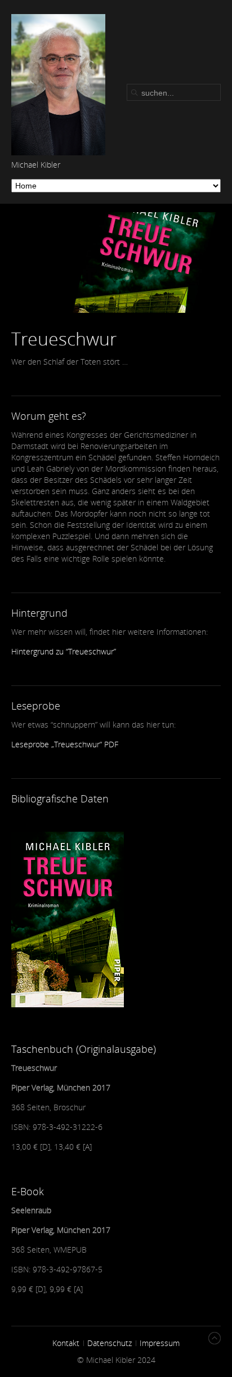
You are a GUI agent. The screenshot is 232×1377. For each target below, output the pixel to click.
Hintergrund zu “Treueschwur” (63, 651)
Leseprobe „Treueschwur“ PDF (64, 744)
